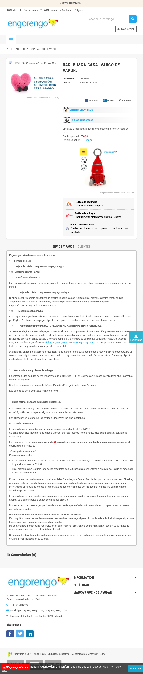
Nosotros (52, 10)
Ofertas (11, 10)
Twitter (20, 633)
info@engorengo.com (57, 342)
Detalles (88, 140)
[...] (40, 599)
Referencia (68, 78)
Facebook (10, 633)
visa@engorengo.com (82, 342)
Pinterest (127, 100)
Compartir (93, 100)
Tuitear (110, 100)
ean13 (66, 82)
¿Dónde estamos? (31, 10)
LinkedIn (30, 633)
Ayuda (78, 10)
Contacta (66, 10)
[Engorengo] (32, 23)
